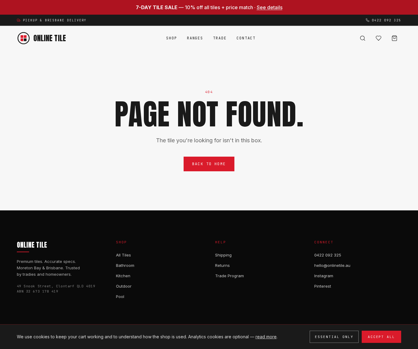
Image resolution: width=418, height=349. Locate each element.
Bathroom (125, 265)
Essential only (334, 337)
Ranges (195, 38)
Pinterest (322, 286)
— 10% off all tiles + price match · (209, 7)
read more (266, 336)
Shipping (223, 255)
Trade (220, 38)
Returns (222, 265)
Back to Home (209, 164)
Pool (120, 296)
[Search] (362, 38)
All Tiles (123, 255)
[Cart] (394, 38)
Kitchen (123, 275)
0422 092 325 (327, 255)
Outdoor (124, 286)
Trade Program (229, 275)
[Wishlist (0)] (378, 38)
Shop (171, 38)
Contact (246, 38)
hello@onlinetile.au (332, 265)
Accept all (381, 337)
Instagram (323, 275)
